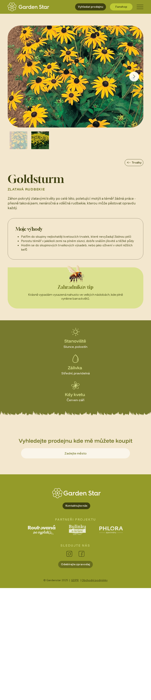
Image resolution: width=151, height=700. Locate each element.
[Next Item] (134, 76)
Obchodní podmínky (95, 580)
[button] (76, 505)
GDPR (75, 580)
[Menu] (139, 7)
